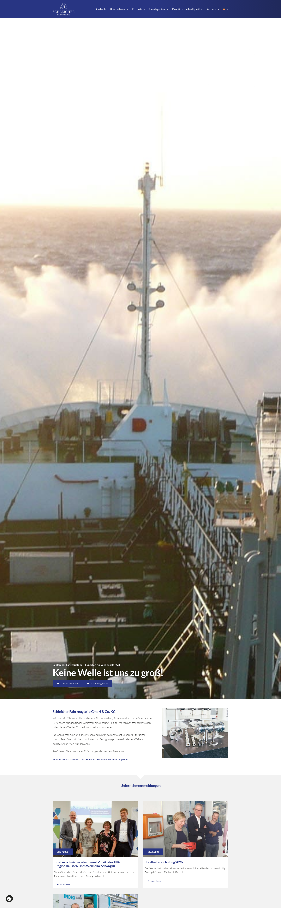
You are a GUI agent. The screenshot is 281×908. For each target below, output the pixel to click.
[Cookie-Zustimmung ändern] (9, 898)
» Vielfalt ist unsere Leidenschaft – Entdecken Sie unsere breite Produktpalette (90, 759)
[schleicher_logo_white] (64, 4)
